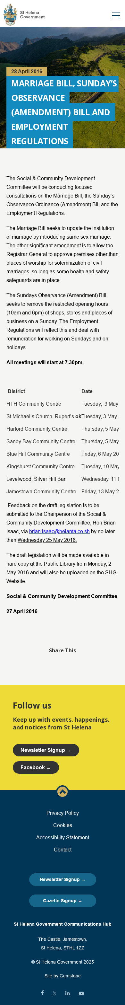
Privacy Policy (62, 813)
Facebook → (36, 767)
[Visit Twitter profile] (54, 993)
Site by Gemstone (63, 975)
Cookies (62, 825)
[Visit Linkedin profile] (67, 993)
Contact (62, 849)
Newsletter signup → (46, 750)
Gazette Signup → (62, 900)
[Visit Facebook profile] (42, 993)
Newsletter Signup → (63, 879)
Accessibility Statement (62, 837)
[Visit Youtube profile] (81, 993)
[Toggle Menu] (116, 15)
